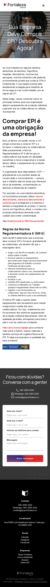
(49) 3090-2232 (25, 505)
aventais (7, 202)
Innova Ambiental (25, 557)
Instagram (25, 540)
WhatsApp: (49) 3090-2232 (25, 507)
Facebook (25, 542)
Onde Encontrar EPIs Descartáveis (25, 221)
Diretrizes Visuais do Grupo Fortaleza (31, 581)
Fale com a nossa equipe (15, 327)
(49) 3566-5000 (27, 390)
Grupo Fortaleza (25, 554)
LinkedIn (25, 537)
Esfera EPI (25, 562)
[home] (14, 5)
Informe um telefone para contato (23, 430)
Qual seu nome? (14, 411)
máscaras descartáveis (30, 199)
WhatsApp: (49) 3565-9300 (27, 394)
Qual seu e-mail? (15, 421)
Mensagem (12, 440)
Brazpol (25, 560)
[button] (43, 6)
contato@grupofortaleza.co (27, 397)
